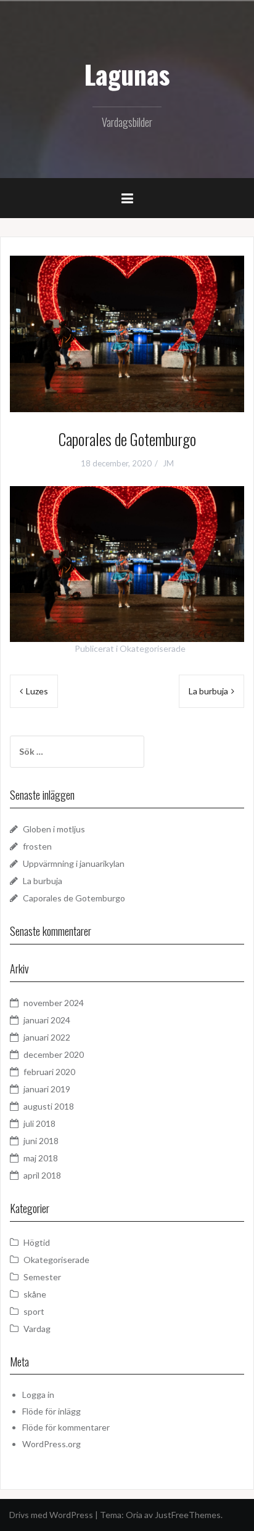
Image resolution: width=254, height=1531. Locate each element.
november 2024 (53, 1002)
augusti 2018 (48, 1106)
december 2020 (53, 1054)
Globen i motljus (54, 829)
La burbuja (208, 691)
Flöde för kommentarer (66, 1427)
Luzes (37, 691)
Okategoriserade (153, 648)
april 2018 (42, 1175)
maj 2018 (40, 1158)
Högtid (36, 1242)
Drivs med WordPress (51, 1514)
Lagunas (127, 74)
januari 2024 (46, 1020)
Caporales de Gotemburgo (74, 898)
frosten (37, 846)
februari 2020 (49, 1071)
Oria (134, 1514)
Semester (42, 1277)
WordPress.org (51, 1444)
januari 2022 (46, 1037)
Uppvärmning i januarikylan (74, 863)
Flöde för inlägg (51, 1411)
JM (168, 463)
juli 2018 (39, 1123)
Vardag (37, 1328)
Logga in (38, 1394)
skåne (34, 1294)
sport (33, 1311)
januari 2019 (46, 1089)
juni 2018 (41, 1140)
